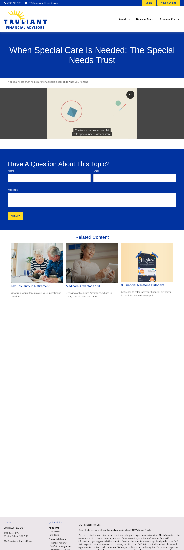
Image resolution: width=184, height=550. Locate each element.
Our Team (54, 534)
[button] (124, 19)
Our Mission (55, 531)
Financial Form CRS (92, 524)
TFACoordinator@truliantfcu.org (43, 3)
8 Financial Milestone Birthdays (142, 285)
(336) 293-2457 (14, 3)
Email (96, 170)
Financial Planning (58, 542)
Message (13, 189)
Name (11, 170)
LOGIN (149, 3)
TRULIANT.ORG (168, 3)
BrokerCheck (144, 530)
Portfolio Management (60, 546)
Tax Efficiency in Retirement (30, 286)
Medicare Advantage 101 (83, 286)
